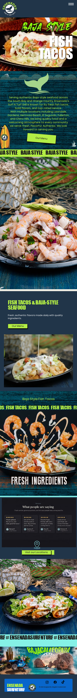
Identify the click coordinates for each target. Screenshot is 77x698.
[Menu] (71, 4)
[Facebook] (55, 682)
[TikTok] (63, 682)
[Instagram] (47, 682)
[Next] (71, 223)
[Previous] (6, 223)
